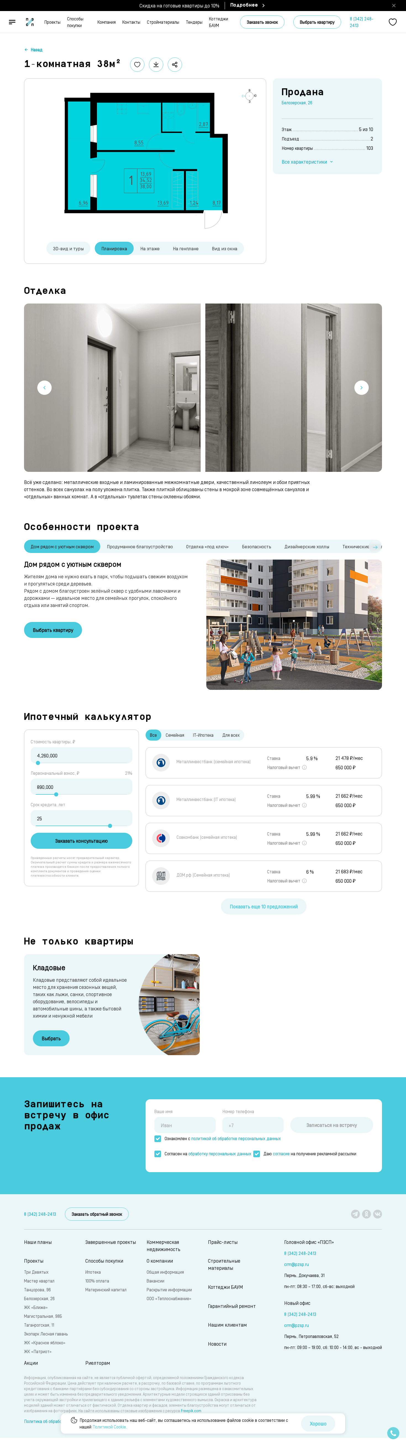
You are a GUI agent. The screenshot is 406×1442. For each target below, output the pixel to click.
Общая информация (165, 1272)
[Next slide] (361, 388)
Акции (31, 1363)
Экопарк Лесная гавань (46, 1333)
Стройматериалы (163, 22)
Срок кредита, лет (48, 804)
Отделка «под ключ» (207, 546)
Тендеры (194, 22)
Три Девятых (36, 1272)
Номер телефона (238, 1111)
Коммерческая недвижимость (163, 1245)
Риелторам (97, 1363)
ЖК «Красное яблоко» (44, 1342)
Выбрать (51, 1038)
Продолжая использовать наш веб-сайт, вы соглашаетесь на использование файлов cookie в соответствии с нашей (184, 1423)
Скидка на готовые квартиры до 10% (179, 5)
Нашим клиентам (227, 1324)
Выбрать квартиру (317, 22)
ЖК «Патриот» (37, 1351)
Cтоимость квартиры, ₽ (53, 741)
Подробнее (244, 5)
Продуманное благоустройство (140, 546)
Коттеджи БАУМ (218, 22)
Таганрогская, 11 (39, 1324)
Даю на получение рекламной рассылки (309, 1153)
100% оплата (97, 1280)
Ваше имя (163, 1111)
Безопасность (256, 546)
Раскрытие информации (169, 1289)
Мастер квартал (39, 1280)
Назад (37, 49)
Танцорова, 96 (37, 1289)
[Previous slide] (44, 388)
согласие (281, 1153)
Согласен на (208, 1153)
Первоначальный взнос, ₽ (55, 773)
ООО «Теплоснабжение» (169, 1298)
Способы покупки (75, 22)
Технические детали (364, 546)
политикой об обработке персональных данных (236, 1138)
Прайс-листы (223, 1242)
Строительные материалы (224, 1264)
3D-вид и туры (68, 248)
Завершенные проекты (110, 1242)
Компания (106, 22)
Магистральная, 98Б (43, 1316)
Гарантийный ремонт (232, 1306)
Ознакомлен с (223, 1138)
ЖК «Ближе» (36, 1307)
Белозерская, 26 (297, 102)
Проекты (52, 22)
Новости (217, 1344)
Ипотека (93, 1272)
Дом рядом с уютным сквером (62, 546)
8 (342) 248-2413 (361, 22)
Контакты (131, 22)
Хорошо (318, 1423)
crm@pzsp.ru (296, 1264)
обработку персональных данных (219, 1153)
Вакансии (155, 1280)
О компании (160, 1260)
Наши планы (38, 1242)
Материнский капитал (105, 1289)
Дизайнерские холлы (306, 546)
